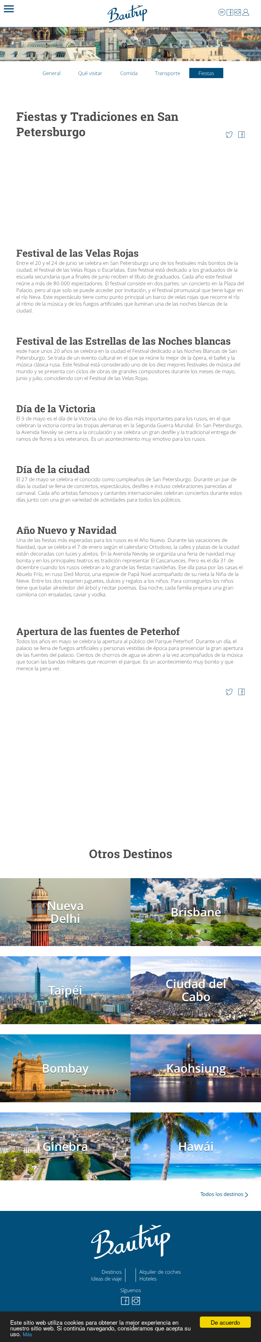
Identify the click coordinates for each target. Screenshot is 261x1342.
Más (27, 1334)
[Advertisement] (130, 193)
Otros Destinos (130, 853)
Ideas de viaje (106, 1278)
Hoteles (148, 1278)
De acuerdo (225, 1322)
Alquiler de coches (160, 1271)
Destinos (112, 1271)
